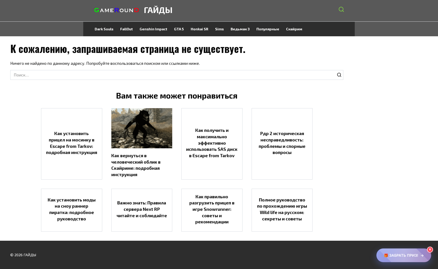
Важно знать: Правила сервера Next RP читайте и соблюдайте (142, 209)
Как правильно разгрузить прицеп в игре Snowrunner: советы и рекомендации (212, 209)
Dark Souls (104, 29)
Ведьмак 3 (240, 29)
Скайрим (294, 29)
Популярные (267, 29)
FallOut (126, 29)
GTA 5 (179, 29)
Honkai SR (199, 29)
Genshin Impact (153, 29)
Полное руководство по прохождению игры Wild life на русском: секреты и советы (282, 209)
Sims (219, 29)
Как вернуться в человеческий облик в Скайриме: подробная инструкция (136, 165)
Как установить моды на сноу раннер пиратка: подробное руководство (72, 209)
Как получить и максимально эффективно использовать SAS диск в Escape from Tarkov (211, 142)
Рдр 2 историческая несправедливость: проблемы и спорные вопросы (282, 143)
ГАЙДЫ (158, 10)
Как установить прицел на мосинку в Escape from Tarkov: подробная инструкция (71, 143)
